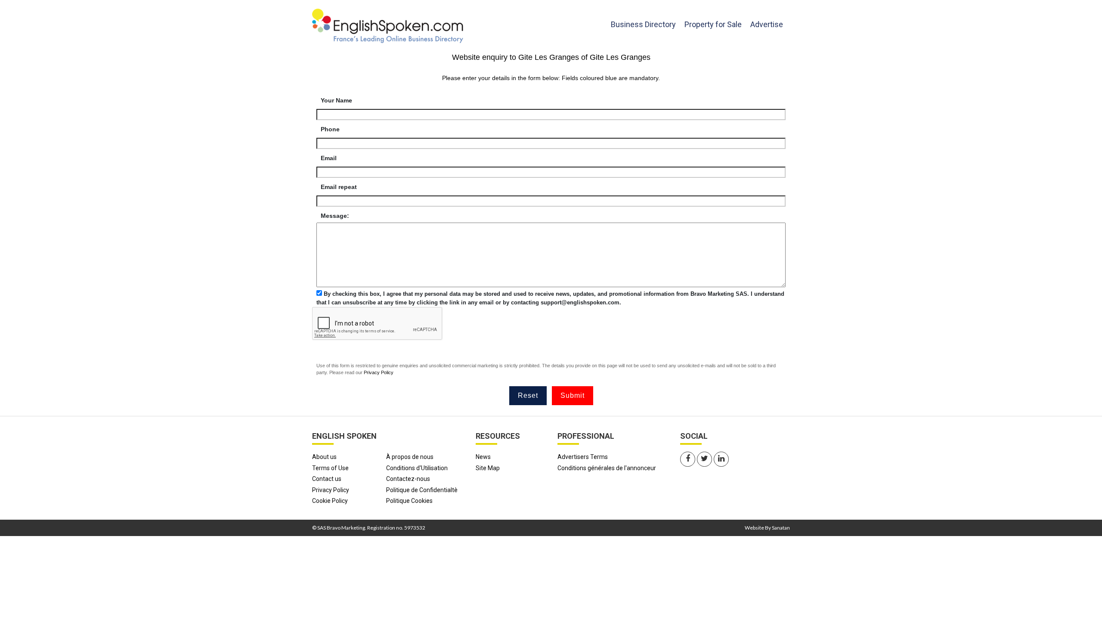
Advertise (766, 24)
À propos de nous (409, 456)
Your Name (336, 100)
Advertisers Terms (582, 456)
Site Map (488, 468)
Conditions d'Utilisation (417, 468)
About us (324, 456)
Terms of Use (330, 468)
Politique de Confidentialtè (422, 490)
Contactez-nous (408, 478)
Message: (335, 215)
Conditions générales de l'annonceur (606, 468)
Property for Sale (713, 24)
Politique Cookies (409, 500)
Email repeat (339, 186)
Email (329, 158)
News (483, 456)
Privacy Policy (378, 372)
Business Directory (643, 24)
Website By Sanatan (767, 527)
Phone (330, 129)
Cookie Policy (330, 500)
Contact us (326, 478)
